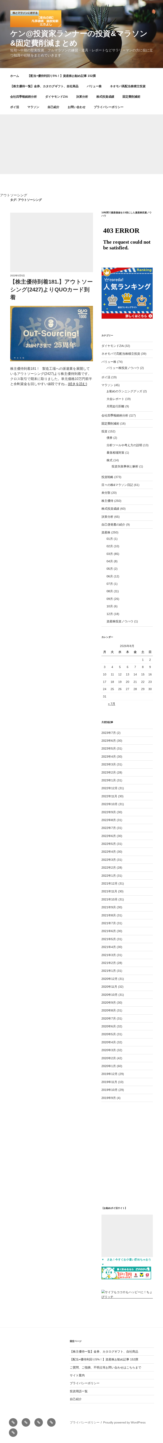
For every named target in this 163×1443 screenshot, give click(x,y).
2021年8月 (108, 915)
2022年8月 (108, 820)
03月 (110, 554)
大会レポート (115, 399)
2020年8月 (108, 1010)
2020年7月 (108, 1018)
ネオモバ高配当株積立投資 (128, 86)
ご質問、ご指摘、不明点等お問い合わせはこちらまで (105, 1367)
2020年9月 (108, 1002)
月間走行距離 (115, 406)
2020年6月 (108, 1026)
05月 (110, 568)
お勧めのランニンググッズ (124, 391)
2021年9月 (108, 907)
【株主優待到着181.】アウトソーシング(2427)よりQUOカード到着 (51, 289)
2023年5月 (108, 748)
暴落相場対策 (115, 452)
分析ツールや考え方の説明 (124, 445)
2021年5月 (108, 939)
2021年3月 (108, 955)
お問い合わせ (77, 107)
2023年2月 (108, 772)
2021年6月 (108, 931)
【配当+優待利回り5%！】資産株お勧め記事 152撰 (61, 75)
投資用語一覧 (79, 1391)
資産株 (105, 532)
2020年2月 (108, 1058)
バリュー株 (94, 86)
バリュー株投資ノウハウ (123, 368)
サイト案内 (77, 1375)
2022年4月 (108, 851)
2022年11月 (109, 796)
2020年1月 (108, 1066)
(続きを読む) (77, 384)
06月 (110, 576)
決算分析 (82, 96)
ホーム (14, 75)
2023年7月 (108, 732)
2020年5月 (108, 1034)
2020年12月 (109, 978)
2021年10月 (109, 899)
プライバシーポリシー (109, 107)
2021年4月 (108, 947)
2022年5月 (108, 843)
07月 (110, 583)
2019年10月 (109, 1089)
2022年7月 (108, 828)
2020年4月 (108, 1042)
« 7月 (111, 703)
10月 (110, 606)
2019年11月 (109, 1082)
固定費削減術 (131, 96)
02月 (110, 546)
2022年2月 (108, 867)
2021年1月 (108, 970)
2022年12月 (109, 788)
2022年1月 (108, 875)
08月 (110, 591)
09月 (110, 599)
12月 (110, 614)
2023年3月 (108, 764)
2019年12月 (109, 1074)
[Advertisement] (81, 144)
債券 (109, 437)
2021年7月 (108, 923)
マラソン (33, 107)
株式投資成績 (105, 96)
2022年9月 (108, 812)
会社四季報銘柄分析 (23, 96)
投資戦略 (107, 477)
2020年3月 (108, 1050)
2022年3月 (108, 859)
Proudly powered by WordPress (124, 1422)
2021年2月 (108, 963)
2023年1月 (108, 780)
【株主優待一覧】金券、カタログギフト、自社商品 (44, 86)
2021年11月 (109, 891)
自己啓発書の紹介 (113, 524)
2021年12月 (109, 883)
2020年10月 (109, 994)
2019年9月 (108, 1098)
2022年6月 (108, 836)
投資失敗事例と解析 (125, 466)
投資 (104, 431)
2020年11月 (109, 986)
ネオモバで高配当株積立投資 (120, 353)
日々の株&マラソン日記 (117, 485)
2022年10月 (109, 804)
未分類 (105, 492)
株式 (109, 460)
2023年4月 (108, 756)
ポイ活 (14, 107)
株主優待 (107, 500)
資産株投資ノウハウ (120, 621)
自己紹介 (53, 107)
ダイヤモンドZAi (56, 96)
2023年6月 (108, 740)
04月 (110, 561)
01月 (110, 538)
